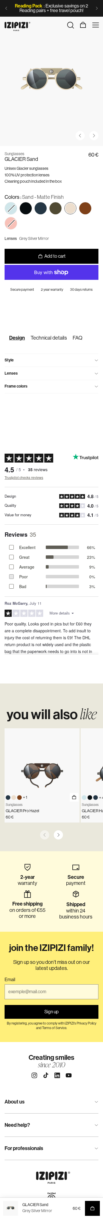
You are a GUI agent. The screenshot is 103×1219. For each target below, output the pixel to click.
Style (9, 360)
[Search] (70, 25)
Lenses (11, 373)
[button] (11, 208)
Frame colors (16, 386)
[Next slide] (96, 8)
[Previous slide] (6, 8)
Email (10, 979)
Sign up (51, 1011)
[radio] (25, 208)
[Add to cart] (74, 797)
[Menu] (95, 25)
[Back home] (17, 25)
